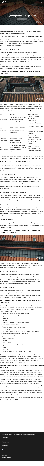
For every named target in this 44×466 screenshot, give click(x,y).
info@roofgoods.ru (5, 442)
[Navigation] (41, 2)
